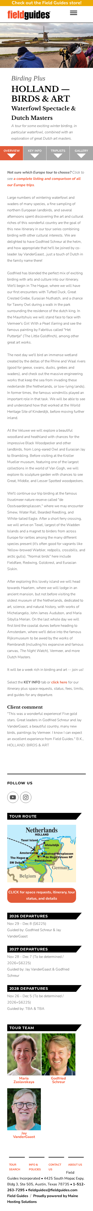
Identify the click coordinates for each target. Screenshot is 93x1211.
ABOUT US (75, 1164)
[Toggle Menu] (73, 13)
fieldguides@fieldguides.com (52, 1190)
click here (59, 682)
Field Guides (17, 1195)
